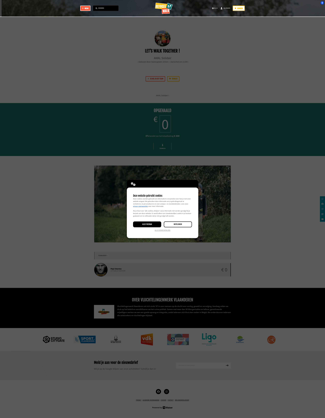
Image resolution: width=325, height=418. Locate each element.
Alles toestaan (147, 224)
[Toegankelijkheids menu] (322, 2)
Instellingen (178, 224)
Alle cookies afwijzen (162, 230)
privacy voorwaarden (140, 206)
